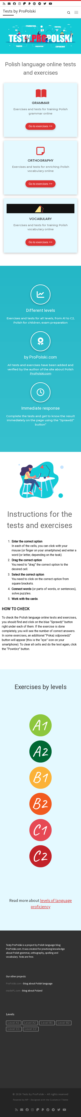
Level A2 (30, 1022)
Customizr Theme (59, 1099)
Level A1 (13, 1022)
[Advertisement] (34, 1059)
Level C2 (31, 1029)
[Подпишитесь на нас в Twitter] (45, 3)
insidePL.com (13, 990)
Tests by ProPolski (33, 1094)
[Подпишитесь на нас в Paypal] (29, 3)
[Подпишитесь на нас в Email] (9, 3)
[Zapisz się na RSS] (4, 3)
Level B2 (64, 1022)
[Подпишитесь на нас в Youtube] (50, 3)
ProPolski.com (40, 373)
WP (26, 1099)
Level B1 (47, 1022)
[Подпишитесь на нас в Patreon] (24, 3)
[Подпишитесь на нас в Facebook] (14, 3)
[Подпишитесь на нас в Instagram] (19, 3)
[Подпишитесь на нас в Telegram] (39, 3)
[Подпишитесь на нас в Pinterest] (34, 3)
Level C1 (14, 1029)
